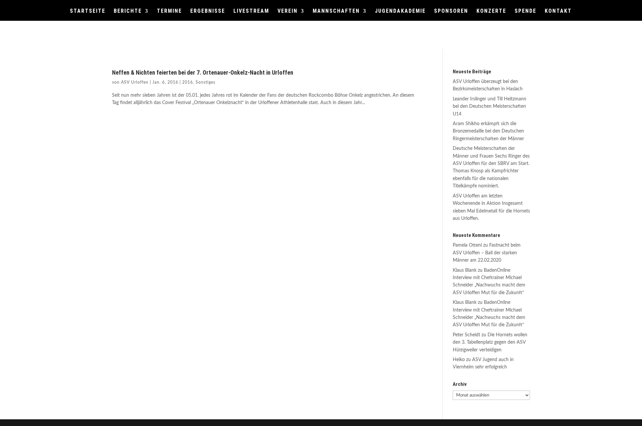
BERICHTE (128, 11)
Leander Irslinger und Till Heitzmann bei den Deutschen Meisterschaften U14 (489, 106)
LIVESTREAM (251, 11)
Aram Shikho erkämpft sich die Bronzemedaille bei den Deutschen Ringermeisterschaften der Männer (488, 131)
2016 (187, 82)
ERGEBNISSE (207, 11)
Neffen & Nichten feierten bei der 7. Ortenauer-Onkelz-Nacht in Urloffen (202, 72)
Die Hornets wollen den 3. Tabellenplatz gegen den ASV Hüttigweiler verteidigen (490, 342)
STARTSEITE (87, 11)
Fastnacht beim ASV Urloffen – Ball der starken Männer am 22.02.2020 (487, 253)
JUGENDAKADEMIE (400, 11)
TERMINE (169, 11)
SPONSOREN (451, 11)
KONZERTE (491, 11)
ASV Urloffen (134, 82)
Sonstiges (205, 82)
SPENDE (525, 11)
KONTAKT (558, 11)
